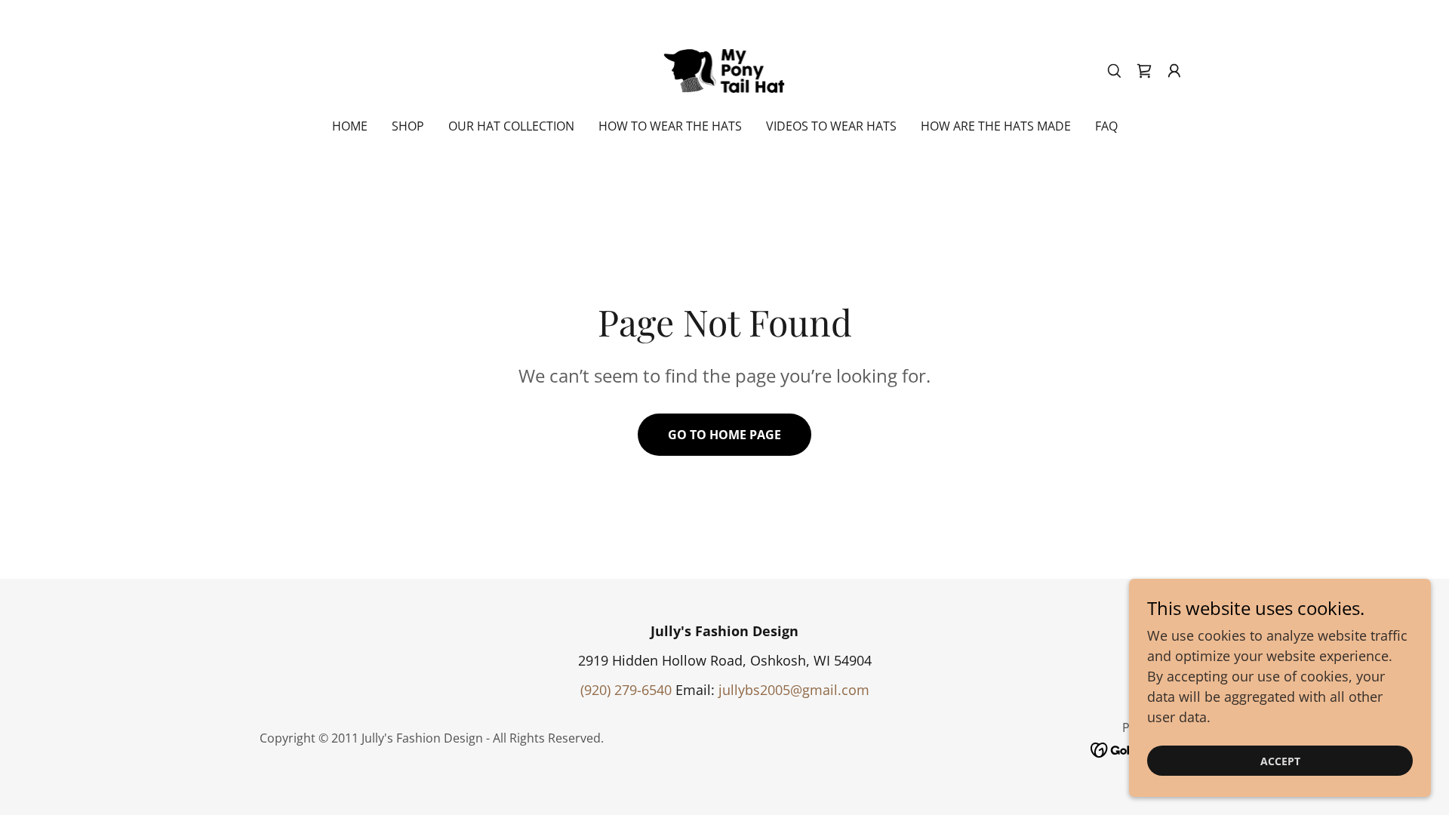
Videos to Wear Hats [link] (831, 126)
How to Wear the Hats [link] (670, 126)
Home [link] (350, 126)
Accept (1280, 761)
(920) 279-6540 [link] (626, 690)
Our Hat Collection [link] (511, 126)
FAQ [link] (1106, 126)
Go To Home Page (724, 434)
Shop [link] (408, 126)
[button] (1174, 71)
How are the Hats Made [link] (996, 126)
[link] (725, 69)
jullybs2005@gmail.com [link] (793, 690)
